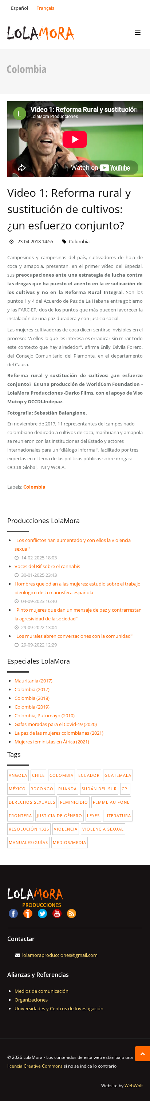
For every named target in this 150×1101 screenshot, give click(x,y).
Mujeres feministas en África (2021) (52, 741)
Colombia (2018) (32, 698)
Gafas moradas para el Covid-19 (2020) (56, 724)
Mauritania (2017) (33, 680)
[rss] (71, 913)
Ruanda (67, 788)
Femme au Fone (111, 802)
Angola (18, 775)
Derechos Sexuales (32, 802)
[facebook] (13, 913)
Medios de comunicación (41, 991)
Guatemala (117, 775)
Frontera (20, 815)
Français (45, 8)
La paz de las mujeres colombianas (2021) (59, 733)
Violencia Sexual (103, 829)
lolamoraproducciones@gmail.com (60, 955)
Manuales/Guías (28, 842)
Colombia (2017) (32, 689)
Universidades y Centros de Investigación (59, 1008)
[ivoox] (27, 913)
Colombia (34, 487)
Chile (38, 775)
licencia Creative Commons (35, 1066)
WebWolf (134, 1085)
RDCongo (42, 788)
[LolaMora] (51, 32)
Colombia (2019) (32, 707)
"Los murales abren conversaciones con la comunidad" (74, 636)
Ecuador (89, 775)
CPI (125, 788)
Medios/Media (69, 842)
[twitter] (42, 913)
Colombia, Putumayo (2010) (45, 715)
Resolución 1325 (29, 829)
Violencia (66, 829)
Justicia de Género (59, 815)
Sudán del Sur (99, 788)
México (17, 788)
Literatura (117, 815)
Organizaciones (31, 999)
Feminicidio (74, 802)
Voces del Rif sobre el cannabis (47, 566)
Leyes (93, 815)
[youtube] (57, 913)
